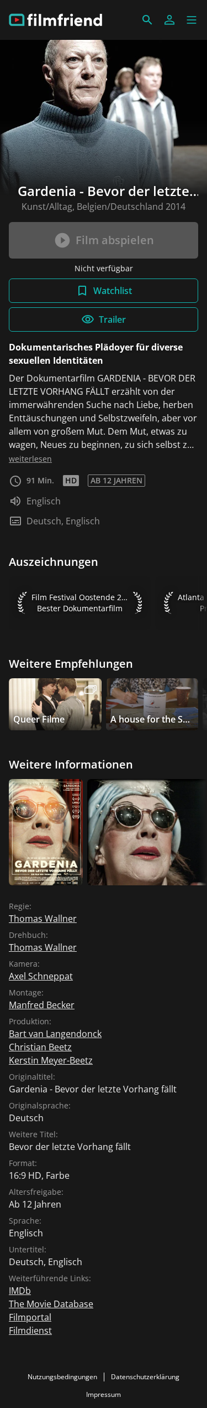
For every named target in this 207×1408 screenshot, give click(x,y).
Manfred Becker (42, 1005)
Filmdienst (30, 1330)
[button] (192, 20)
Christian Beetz (40, 1047)
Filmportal (30, 1317)
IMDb (20, 1291)
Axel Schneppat (41, 976)
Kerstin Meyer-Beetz (51, 1060)
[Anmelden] (169, 20)
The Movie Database (51, 1304)
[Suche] (147, 20)
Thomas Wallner (43, 918)
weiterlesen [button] (30, 458)
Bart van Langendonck (55, 1034)
